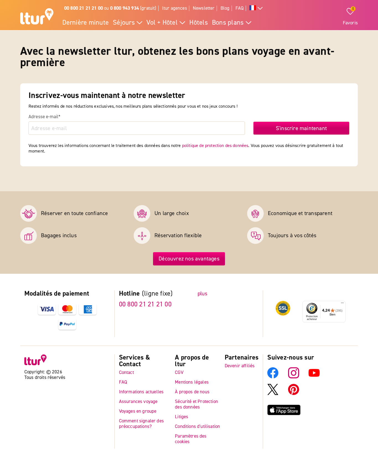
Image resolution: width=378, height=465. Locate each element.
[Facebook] (272, 376)
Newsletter (204, 8)
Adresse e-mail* (45, 117)
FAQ (239, 8)
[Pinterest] (293, 393)
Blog (225, 8)
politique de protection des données (215, 145)
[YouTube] (314, 376)
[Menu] (342, 304)
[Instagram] (293, 376)
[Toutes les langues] (256, 8)
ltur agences (174, 8)
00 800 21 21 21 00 (145, 304)
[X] (272, 393)
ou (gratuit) (110, 8)
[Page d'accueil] (36, 17)
